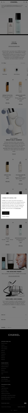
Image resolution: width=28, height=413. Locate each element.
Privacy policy (18, 208)
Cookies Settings (5, 216)
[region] (14, 206)
